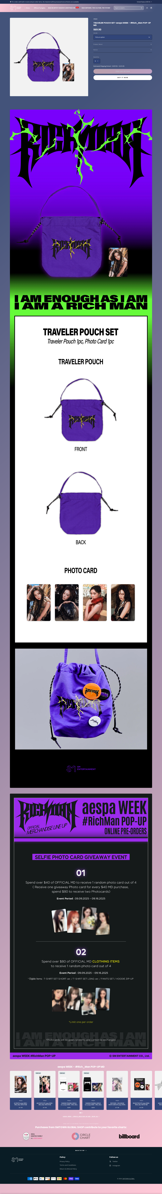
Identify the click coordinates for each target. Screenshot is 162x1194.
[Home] (15, 8)
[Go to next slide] (152, 1092)
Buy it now (122, 77)
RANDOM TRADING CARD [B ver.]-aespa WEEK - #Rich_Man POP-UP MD (93, 1090)
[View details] (17, 1159)
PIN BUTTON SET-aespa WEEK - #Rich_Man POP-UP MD (141, 1090)
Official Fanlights (39, 8)
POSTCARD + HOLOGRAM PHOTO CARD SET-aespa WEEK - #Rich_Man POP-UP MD (117, 1090)
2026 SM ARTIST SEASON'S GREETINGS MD (63, 8)
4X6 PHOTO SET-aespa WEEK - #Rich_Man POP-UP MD (45, 1090)
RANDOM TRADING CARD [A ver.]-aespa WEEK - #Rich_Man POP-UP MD (69, 1090)
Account (147, 8)
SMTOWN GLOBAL (128, 1179)
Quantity (96, 57)
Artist (28, 8)
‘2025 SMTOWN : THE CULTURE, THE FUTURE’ (95, 8)
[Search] (141, 8)
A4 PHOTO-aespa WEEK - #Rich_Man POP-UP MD (20, 1090)
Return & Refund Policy (68, 1169)
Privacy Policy (65, 1161)
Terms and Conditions (68, 1165)
